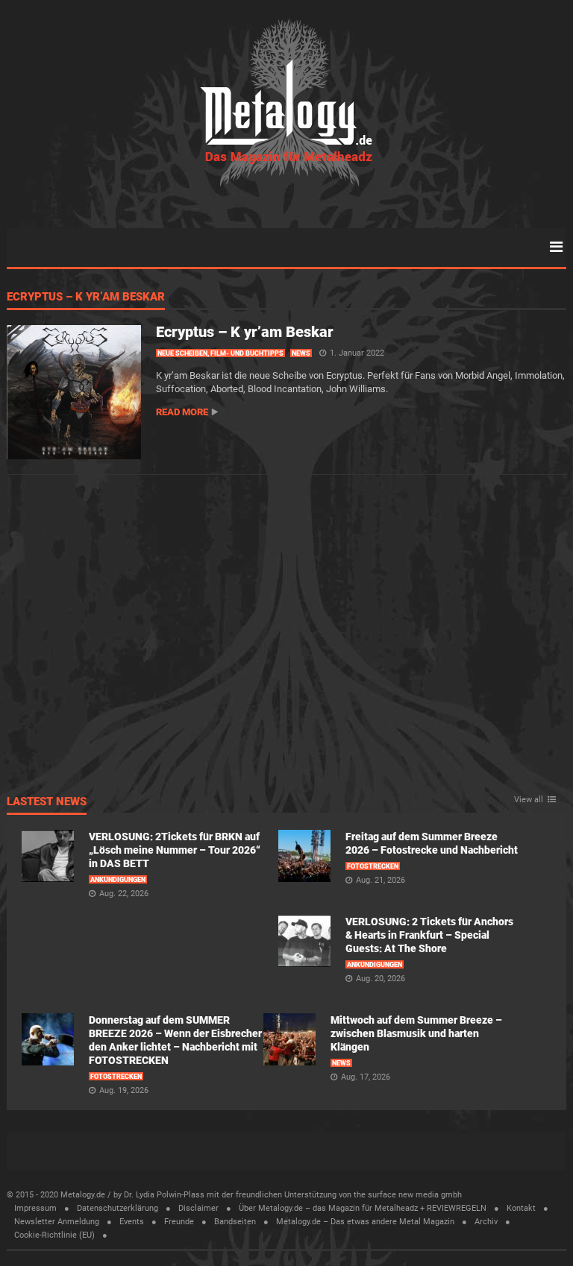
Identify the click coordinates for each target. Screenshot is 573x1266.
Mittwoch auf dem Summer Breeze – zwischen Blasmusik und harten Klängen (416, 1033)
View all (528, 800)
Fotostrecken (372, 866)
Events (131, 1221)
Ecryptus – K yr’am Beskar (86, 297)
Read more (182, 412)
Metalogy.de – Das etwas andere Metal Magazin (365, 1221)
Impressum (35, 1208)
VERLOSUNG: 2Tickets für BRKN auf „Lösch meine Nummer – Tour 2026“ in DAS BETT (174, 850)
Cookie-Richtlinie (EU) (54, 1235)
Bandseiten (235, 1221)
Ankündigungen (117, 880)
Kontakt (521, 1208)
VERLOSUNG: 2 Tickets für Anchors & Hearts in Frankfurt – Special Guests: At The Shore (429, 935)
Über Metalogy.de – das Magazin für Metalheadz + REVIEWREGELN (362, 1208)
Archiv (486, 1221)
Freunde (179, 1221)
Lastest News (47, 802)
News (301, 353)
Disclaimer (198, 1208)
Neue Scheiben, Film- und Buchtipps (220, 353)
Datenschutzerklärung (117, 1208)
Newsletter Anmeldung (56, 1221)
